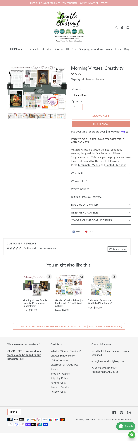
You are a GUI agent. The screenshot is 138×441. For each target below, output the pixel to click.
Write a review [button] (117, 249)
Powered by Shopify (121, 419)
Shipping (75, 79)
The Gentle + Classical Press (97, 419)
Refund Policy (58, 382)
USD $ (13, 412)
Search (54, 369)
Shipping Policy (59, 378)
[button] (49, 276)
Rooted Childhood (115, 164)
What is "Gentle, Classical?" (66, 351)
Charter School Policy (63, 355)
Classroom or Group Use (64, 364)
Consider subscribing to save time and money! (97, 141)
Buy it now (101, 123)
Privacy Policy (58, 391)
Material (76, 89)
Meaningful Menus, (89, 164)
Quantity (77, 101)
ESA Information (60, 360)
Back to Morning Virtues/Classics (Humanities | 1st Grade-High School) (71, 326)
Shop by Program (60, 373)
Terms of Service (60, 387)
